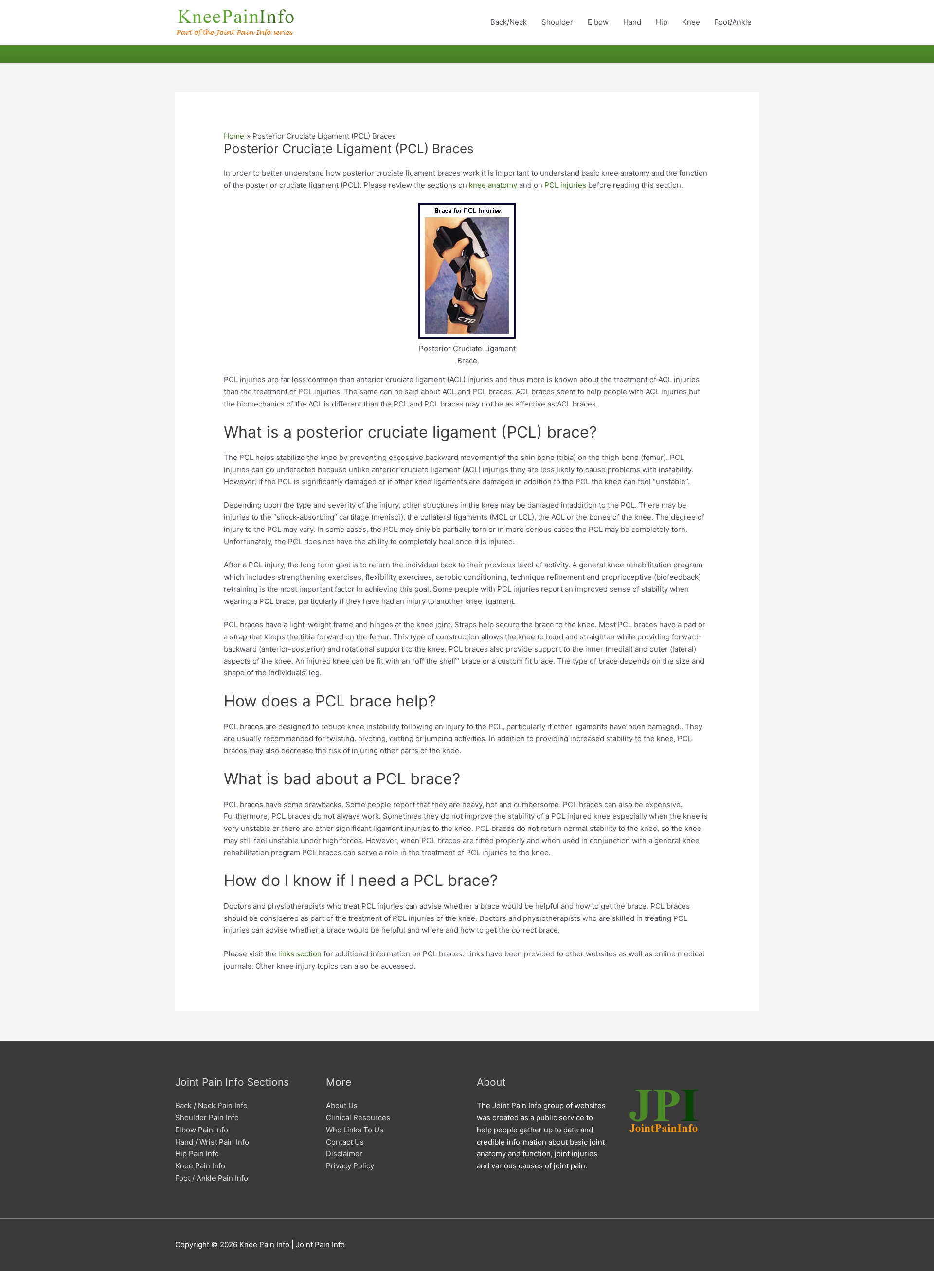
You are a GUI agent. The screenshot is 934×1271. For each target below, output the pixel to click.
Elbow (598, 22)
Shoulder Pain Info (207, 1117)
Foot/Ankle (733, 22)
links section (300, 953)
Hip (661, 22)
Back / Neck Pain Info (211, 1105)
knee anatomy (493, 185)
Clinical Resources (358, 1117)
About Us (342, 1105)
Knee (691, 22)
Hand (632, 22)
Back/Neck (508, 22)
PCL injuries (565, 185)
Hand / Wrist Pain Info (212, 1142)
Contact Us (345, 1142)
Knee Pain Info (200, 1165)
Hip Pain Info (197, 1153)
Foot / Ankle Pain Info (211, 1178)
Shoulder (557, 22)
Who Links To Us (354, 1129)
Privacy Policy (350, 1165)
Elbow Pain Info (201, 1129)
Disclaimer (344, 1153)
